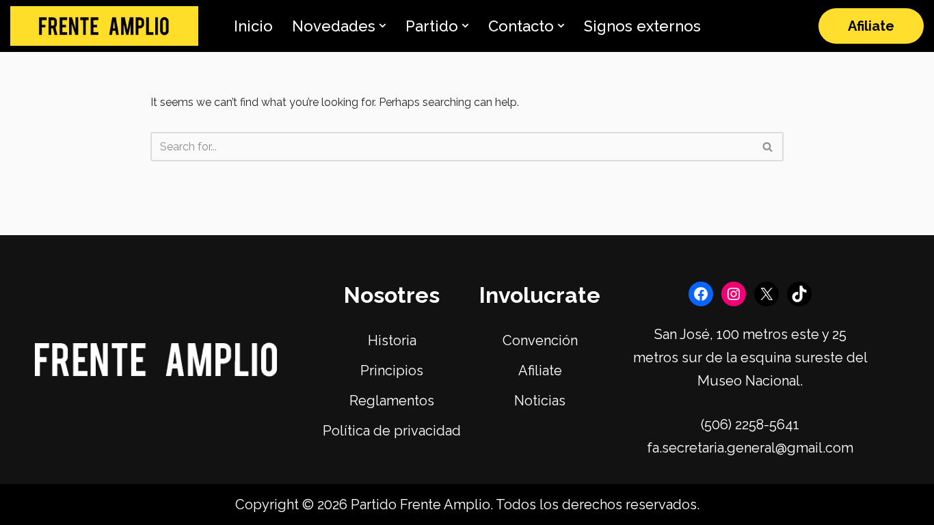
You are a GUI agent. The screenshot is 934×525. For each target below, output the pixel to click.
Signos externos (642, 26)
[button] (382, 25)
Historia (392, 340)
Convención (540, 340)
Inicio (253, 26)
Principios (391, 370)
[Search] (768, 146)
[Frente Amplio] (104, 26)
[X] (766, 294)
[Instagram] (733, 294)
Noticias (539, 400)
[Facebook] (701, 294)
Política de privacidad (392, 430)
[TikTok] (799, 294)
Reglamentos (391, 400)
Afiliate (871, 26)
